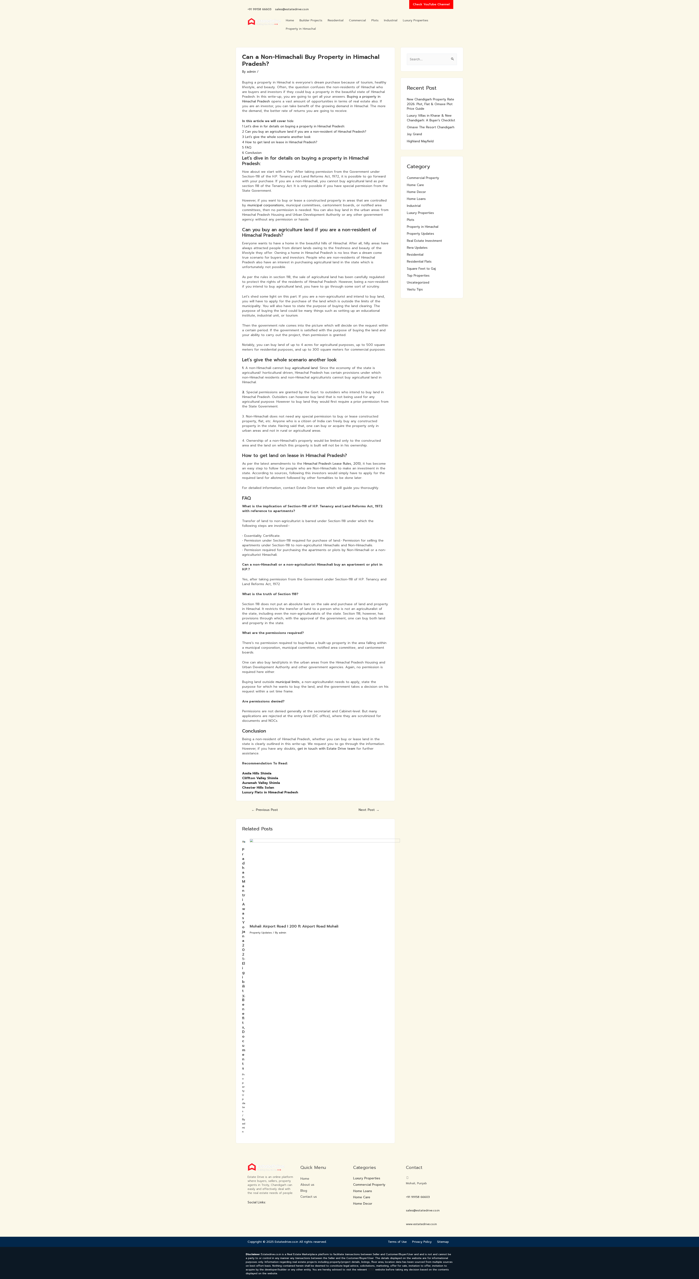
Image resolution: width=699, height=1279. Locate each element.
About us (307, 1184)
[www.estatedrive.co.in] (407, 1218)
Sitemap (443, 1242)
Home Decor (416, 192)
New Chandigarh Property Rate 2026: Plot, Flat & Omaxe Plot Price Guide (430, 104)
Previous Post (264, 809)
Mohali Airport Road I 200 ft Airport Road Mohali (294, 926)
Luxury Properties (415, 20)
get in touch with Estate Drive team (326, 748)
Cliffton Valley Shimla (260, 778)
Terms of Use (397, 1242)
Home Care (415, 185)
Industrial (390, 20)
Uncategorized (418, 282)
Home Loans (416, 198)
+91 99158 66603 (259, 9)
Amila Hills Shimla (256, 773)
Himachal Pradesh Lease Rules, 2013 (332, 463)
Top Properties (418, 275)
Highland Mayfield (420, 141)
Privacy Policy (422, 1242)
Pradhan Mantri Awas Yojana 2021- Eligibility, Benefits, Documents (243, 959)
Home (290, 20)
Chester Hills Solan (258, 787)
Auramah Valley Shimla (261, 782)
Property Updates (243, 1093)
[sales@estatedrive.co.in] (277, 4)
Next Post (369, 809)
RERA (371, 1270)
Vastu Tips (415, 289)
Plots (374, 20)
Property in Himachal (301, 29)
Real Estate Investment (424, 240)
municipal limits (287, 681)
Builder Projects (310, 20)
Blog (303, 1190)
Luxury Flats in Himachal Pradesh (270, 792)
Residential (335, 20)
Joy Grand (414, 134)
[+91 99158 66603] (250, 4)
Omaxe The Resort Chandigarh (430, 127)
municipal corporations (265, 205)
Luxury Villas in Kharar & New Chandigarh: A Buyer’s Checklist (431, 118)
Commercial (357, 20)
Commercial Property (423, 177)
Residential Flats (419, 261)
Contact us (308, 1196)
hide (290, 121)
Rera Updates (417, 247)
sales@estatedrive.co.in (292, 9)
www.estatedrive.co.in (421, 1224)
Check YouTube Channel (431, 4)
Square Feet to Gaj (421, 268)
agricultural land (305, 367)
